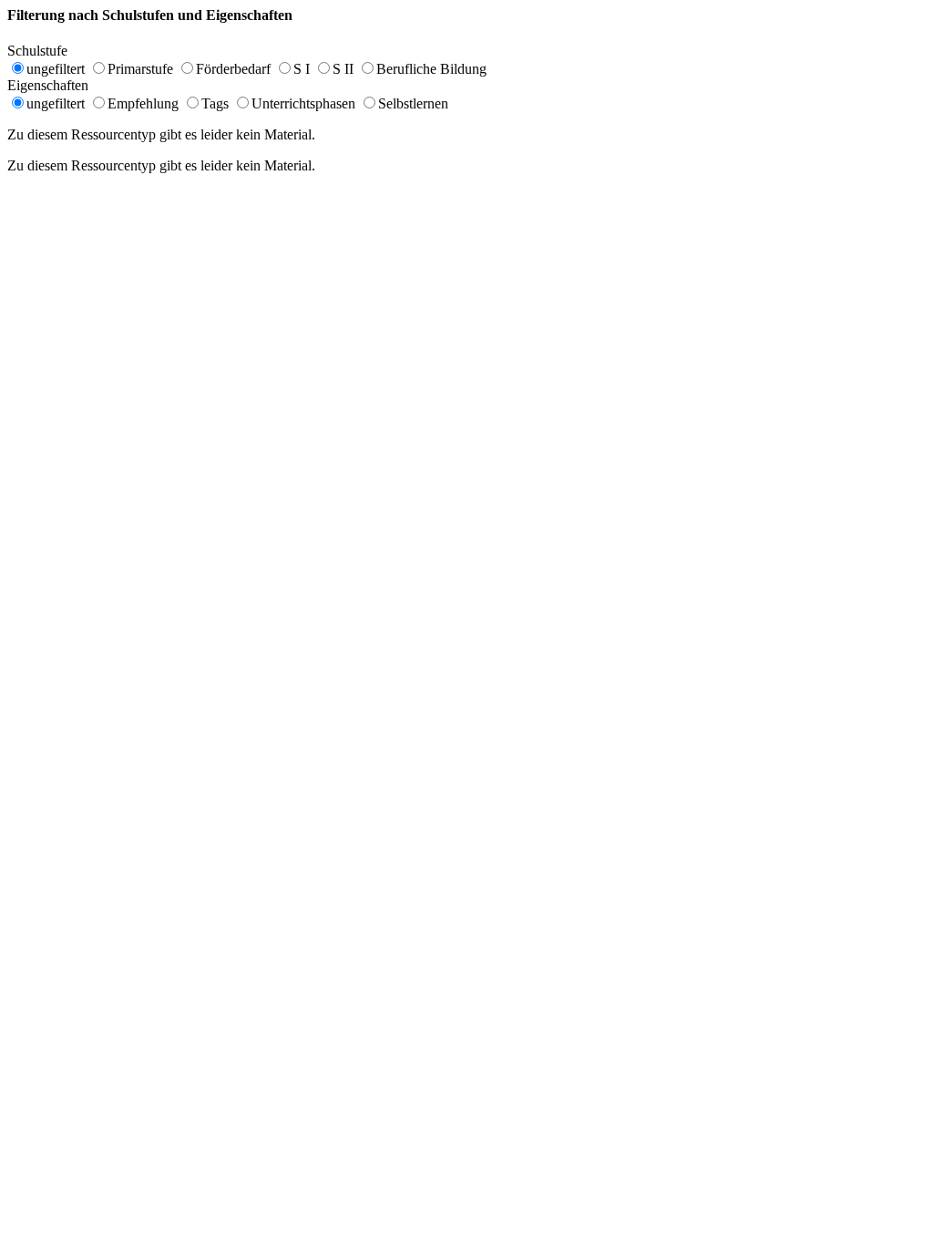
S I (301, 69)
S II (343, 69)
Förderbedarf (233, 69)
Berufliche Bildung (431, 69)
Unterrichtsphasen (303, 103)
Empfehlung (143, 103)
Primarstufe (140, 69)
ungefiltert (55, 69)
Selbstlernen (413, 103)
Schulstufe (46, 50)
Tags (215, 103)
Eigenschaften (57, 85)
